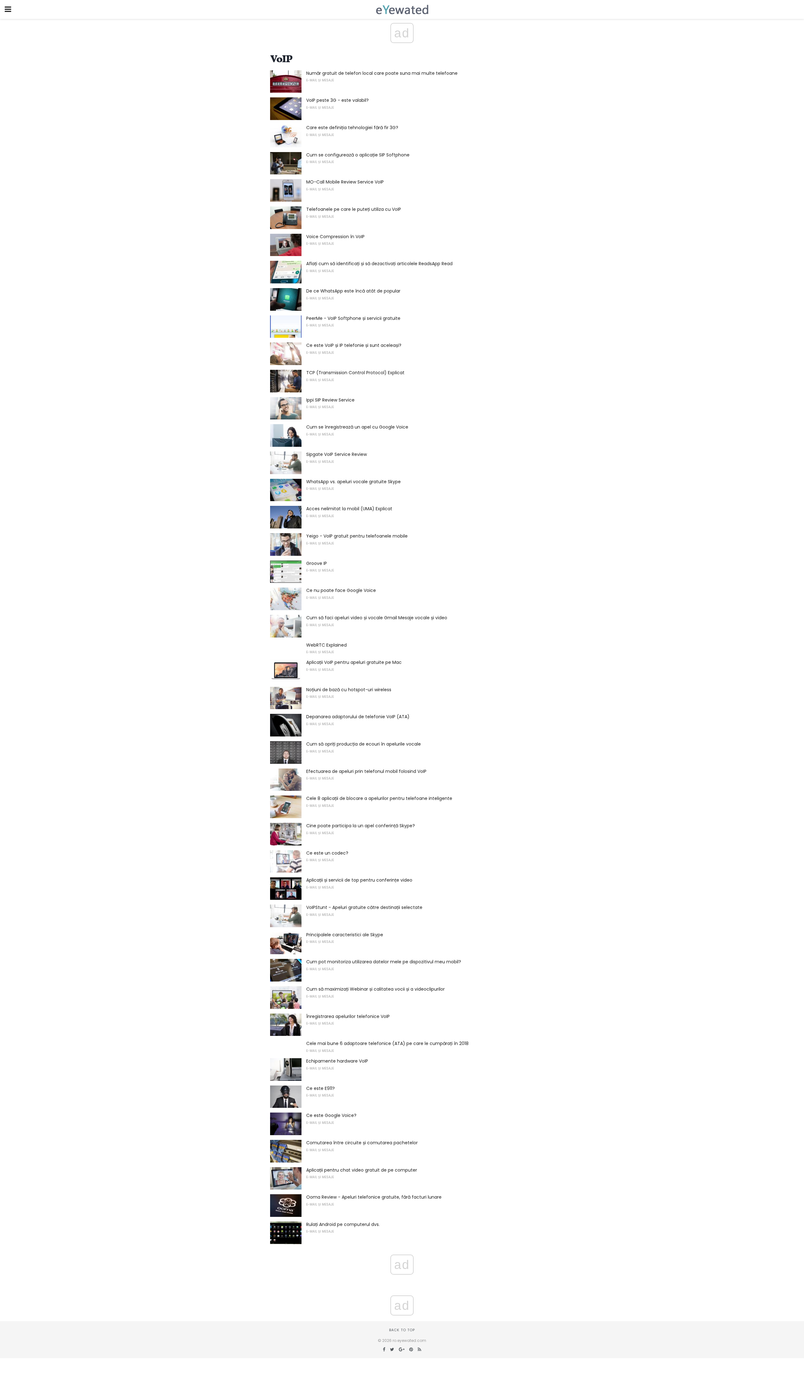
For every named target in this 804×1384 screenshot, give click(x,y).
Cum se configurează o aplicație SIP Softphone (358, 155)
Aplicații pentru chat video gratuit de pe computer (361, 1170)
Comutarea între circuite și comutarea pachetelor (362, 1143)
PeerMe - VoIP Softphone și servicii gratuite (353, 318)
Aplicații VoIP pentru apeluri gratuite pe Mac (354, 662)
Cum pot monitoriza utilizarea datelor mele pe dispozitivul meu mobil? (383, 962)
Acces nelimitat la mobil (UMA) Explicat (349, 509)
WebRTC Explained (326, 645)
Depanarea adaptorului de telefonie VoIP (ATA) (358, 717)
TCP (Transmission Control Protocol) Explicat (355, 372)
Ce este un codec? (327, 853)
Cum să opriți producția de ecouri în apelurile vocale (363, 744)
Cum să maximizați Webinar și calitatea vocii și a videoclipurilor (375, 989)
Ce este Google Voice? (331, 1115)
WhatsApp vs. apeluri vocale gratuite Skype (353, 482)
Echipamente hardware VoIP (337, 1061)
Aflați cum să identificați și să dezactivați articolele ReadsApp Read (379, 263)
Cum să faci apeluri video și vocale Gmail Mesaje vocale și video (376, 618)
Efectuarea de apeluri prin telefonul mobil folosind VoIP (366, 771)
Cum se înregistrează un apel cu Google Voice (357, 427)
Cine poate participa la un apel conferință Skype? (360, 826)
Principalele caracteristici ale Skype (344, 935)
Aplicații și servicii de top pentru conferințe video (359, 880)
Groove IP (316, 563)
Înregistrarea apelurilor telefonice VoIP (348, 1016)
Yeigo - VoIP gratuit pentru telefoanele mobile (357, 536)
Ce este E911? (320, 1088)
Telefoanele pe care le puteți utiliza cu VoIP (353, 209)
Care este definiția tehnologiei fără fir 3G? (352, 127)
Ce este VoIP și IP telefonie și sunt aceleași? (353, 345)
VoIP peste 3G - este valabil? (337, 100)
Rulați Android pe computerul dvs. (343, 1224)
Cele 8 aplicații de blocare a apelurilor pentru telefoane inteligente (379, 798)
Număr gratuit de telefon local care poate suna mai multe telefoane (382, 73)
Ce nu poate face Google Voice (341, 590)
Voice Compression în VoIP (335, 236)
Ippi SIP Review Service (330, 400)
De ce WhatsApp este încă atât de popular (353, 291)
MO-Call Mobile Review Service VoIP (345, 182)
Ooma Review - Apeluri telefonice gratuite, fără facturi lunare (374, 1197)
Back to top (402, 1329)
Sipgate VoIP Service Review (336, 454)
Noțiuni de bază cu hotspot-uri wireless (348, 690)
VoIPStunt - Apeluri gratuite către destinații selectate (364, 907)
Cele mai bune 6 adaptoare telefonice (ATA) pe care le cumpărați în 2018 (387, 1043)
